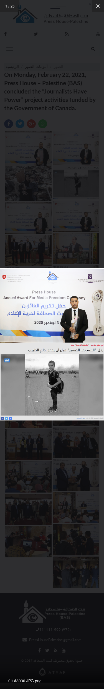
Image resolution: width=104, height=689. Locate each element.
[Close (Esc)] (98, 6)
